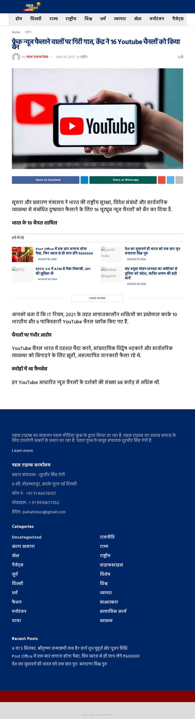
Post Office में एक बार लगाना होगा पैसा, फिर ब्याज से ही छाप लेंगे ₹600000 (64, 251)
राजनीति (107, 537)
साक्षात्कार (109, 602)
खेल (137, 19)
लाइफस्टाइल (111, 565)
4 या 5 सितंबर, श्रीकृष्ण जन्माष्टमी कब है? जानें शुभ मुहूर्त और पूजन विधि (69, 648)
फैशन (17, 602)
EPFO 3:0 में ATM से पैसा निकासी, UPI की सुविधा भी (63, 271)
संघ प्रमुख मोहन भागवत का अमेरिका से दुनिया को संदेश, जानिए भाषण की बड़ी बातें (151, 273)
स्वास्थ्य (106, 621)
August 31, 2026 (47, 259)
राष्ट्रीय (71, 19)
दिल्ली (35, 19)
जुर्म (15, 574)
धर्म (103, 19)
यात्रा (16, 621)
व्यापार (120, 19)
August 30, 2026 (47, 279)
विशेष (105, 574)
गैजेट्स (178, 19)
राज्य (53, 19)
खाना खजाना (23, 546)
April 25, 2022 (65, 57)
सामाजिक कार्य (113, 611)
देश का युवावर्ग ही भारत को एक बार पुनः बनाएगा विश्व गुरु (152, 251)
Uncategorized (26, 537)
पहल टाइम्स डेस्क (37, 57)
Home (16, 32)
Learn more (22, 450)
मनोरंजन (157, 19)
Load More (97, 298)
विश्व (88, 19)
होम (18, 19)
